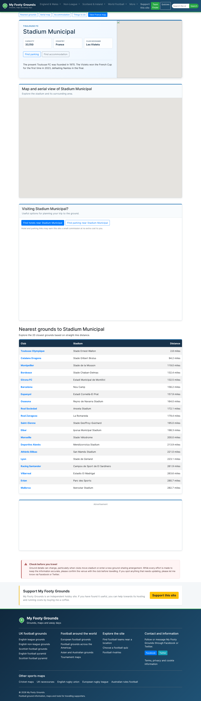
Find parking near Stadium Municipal (87, 222)
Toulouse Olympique (33, 350)
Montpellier (27, 365)
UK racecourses (45, 681)
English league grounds (32, 639)
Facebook (151, 653)
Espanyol (26, 394)
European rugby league (95, 681)
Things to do (80, 14)
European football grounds (76, 639)
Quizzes (165, 4)
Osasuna (26, 401)
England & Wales (49, 4)
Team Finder (155, 6)
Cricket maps (26, 681)
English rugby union (68, 681)
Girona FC (26, 379)
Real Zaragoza (29, 415)
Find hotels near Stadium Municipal (42, 222)
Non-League (71, 4)
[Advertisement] (100, 527)
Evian (24, 480)
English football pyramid (32, 653)
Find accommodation (55, 54)
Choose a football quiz (115, 647)
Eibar (24, 430)
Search (194, 6)
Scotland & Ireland (92, 4)
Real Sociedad (29, 408)
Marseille (26, 437)
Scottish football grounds (33, 648)
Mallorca (26, 487)
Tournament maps (71, 657)
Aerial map (45, 14)
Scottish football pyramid (33, 658)
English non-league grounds (34, 644)
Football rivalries (112, 652)
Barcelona (26, 386)
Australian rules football (124, 681)
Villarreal (26, 473)
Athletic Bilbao (29, 451)
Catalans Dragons (31, 358)
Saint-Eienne (28, 422)
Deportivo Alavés (31, 444)
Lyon (23, 458)
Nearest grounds (28, 14)
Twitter (163, 653)
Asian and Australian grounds (77, 652)
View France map (97, 14)
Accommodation (62, 14)
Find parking (32, 54)
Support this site (145, 6)
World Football (116, 4)
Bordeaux (26, 372)
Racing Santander (31, 466)
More (132, 4)
